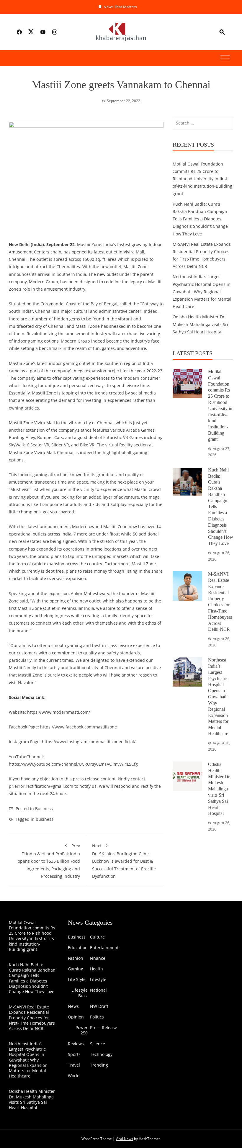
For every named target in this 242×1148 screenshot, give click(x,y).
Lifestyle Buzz (79, 992)
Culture (97, 937)
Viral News (124, 1138)
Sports (74, 1054)
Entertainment (104, 947)
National (98, 990)
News (73, 1006)
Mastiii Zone (21, 422)
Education (78, 947)
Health (96, 969)
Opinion (76, 1017)
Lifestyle (98, 979)
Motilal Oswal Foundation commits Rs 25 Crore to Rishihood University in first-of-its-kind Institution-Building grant (202, 178)
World (74, 1075)
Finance (97, 958)
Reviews (76, 1044)
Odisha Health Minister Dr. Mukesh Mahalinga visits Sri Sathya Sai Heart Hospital (200, 324)
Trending (99, 1065)
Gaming (75, 969)
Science (97, 1044)
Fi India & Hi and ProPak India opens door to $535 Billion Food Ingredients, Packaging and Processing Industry (49, 861)
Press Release (103, 1027)
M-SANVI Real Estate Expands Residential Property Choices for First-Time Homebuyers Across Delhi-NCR (32, 1017)
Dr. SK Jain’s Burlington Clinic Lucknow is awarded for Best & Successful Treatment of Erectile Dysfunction (124, 861)
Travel (74, 1065)
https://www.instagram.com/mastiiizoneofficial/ (88, 741)
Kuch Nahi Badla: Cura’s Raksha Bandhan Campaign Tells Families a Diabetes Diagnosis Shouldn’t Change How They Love (200, 219)
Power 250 (82, 1030)
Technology (101, 1054)
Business (44, 808)
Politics (97, 1017)
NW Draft (99, 1006)
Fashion (75, 958)
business (44, 819)
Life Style (77, 979)
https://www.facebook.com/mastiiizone (78, 727)
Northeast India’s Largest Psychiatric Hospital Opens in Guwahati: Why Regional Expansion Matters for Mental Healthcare (202, 291)
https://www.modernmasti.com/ (58, 712)
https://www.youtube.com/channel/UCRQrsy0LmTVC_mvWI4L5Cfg (73, 764)
